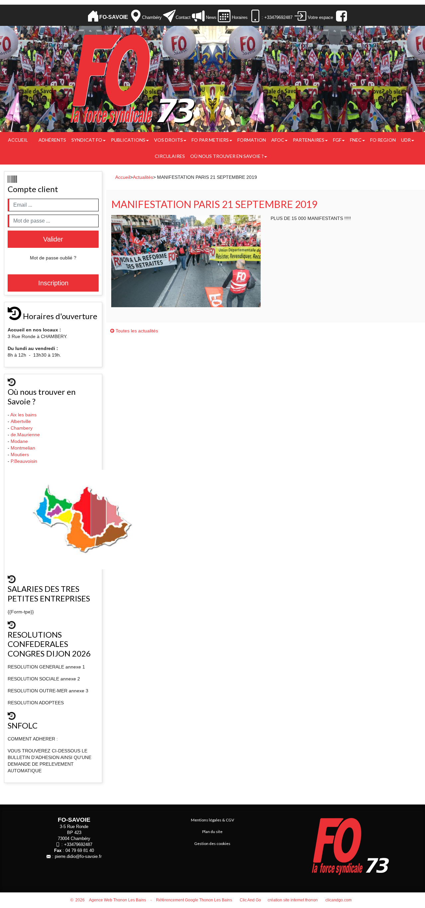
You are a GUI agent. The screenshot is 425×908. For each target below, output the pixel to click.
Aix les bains (24, 414)
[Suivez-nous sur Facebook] (340, 16)
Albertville (21, 421)
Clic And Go (250, 900)
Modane (19, 441)
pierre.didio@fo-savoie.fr (78, 856)
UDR (406, 140)
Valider (53, 239)
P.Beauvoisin (25, 461)
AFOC (277, 140)
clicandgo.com (338, 900)
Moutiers (20, 454)
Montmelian (24, 448)
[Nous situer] (135, 16)
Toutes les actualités (136, 330)
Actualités (143, 177)
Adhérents (52, 140)
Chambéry (152, 17)
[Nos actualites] (198, 16)
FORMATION (251, 140)
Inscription (53, 283)
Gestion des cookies (212, 843)
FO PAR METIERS (210, 140)
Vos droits (168, 140)
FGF (337, 140)
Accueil (18, 140)
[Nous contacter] (169, 16)
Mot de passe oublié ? (53, 257)
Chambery (22, 428)
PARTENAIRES (308, 140)
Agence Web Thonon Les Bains (117, 900)
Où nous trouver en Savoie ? (227, 156)
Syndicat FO (86, 140)
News (210, 17)
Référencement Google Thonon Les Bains (194, 900)
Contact (183, 17)
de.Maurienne (26, 434)
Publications (128, 140)
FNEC (356, 140)
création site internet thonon (293, 900)
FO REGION (383, 140)
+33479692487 (78, 844)
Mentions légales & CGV (212, 819)
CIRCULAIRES (170, 156)
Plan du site (212, 831)
